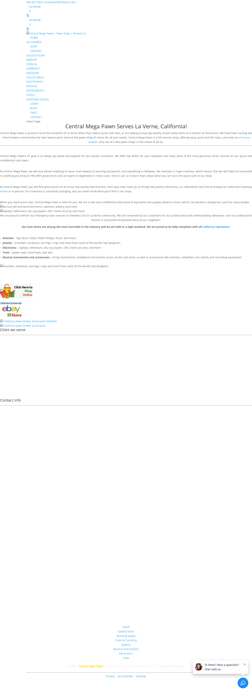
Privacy (110, 676)
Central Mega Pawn (148, 277)
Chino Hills (9, 382)
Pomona (8, 343)
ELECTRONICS (34, 81)
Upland (7, 348)
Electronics (126, 653)
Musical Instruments (126, 649)
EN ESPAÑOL (34, 42)
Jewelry (126, 644)
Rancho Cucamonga (15, 358)
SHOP (33, 46)
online (4, 191)
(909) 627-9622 (126, 486)
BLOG (33, 108)
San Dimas (9, 372)
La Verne (146, 126)
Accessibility (126, 676)
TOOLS (30, 95)
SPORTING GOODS (37, 99)
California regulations (216, 227)
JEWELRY (31, 59)
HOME (34, 37)
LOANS (34, 103)
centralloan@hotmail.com (126, 530)
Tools (126, 658)
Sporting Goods (126, 636)
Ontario (7, 339)
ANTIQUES (32, 73)
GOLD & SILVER (35, 55)
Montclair (8, 363)
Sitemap (141, 676)
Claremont (9, 353)
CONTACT (36, 117)
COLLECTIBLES (35, 77)
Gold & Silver (126, 631)
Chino (6, 387)
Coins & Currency (126, 640)
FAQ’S (33, 112)
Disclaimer (126, 552)
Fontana (8, 367)
